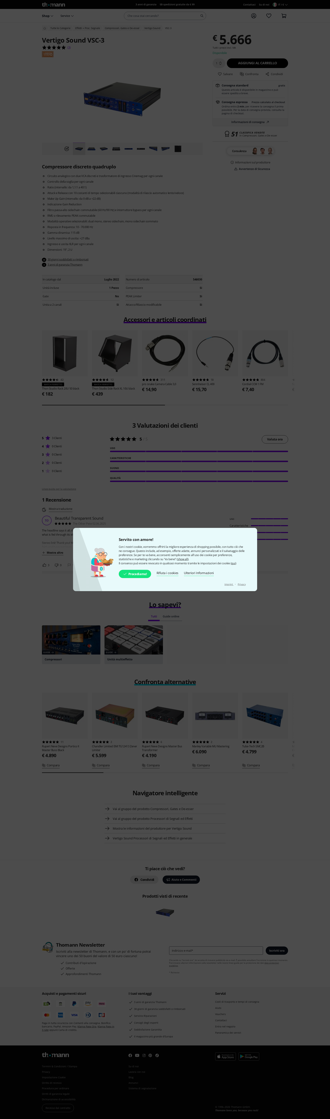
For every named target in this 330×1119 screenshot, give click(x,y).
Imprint (229, 584)
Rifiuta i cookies (168, 573)
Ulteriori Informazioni (199, 573)
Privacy (242, 584)
